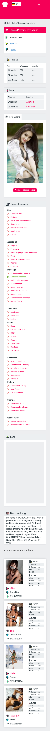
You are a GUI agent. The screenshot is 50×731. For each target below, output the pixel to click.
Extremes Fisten (17, 393)
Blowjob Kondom (18, 361)
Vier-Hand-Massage (19, 291)
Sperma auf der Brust (19, 407)
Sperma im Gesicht (18, 410)
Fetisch (13, 235)
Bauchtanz (15, 315)
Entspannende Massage (20, 298)
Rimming (14, 266)
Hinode (13, 50)
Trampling (15, 350)
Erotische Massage (18, 277)
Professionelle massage (20, 273)
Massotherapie (17, 287)
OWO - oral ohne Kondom (21, 221)
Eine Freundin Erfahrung (20, 365)
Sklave (13, 336)
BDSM (13, 333)
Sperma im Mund (17, 403)
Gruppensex (15, 224)
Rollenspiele (15, 343)
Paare (13, 256)
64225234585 (16, 723)
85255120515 (16, 639)
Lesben (14, 319)
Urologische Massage (19, 280)
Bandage (14, 347)
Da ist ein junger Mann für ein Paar (24, 252)
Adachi (13, 43)
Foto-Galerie (14, 117)
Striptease (15, 312)
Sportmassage (16, 294)
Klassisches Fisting (18, 386)
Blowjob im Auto (17, 372)
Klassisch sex (16, 214)
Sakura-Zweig (16, 301)
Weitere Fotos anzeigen (25, 190)
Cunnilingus (15, 375)
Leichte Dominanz (18, 329)
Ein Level (14, 217)
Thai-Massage (16, 284)
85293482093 (16, 37)
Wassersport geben (19, 421)
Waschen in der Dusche (20, 259)
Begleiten (14, 245)
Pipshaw (14, 263)
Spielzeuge (15, 231)
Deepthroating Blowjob (20, 368)
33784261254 (16, 681)
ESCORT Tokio (10, 23)
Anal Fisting (15, 389)
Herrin (13, 326)
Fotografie (15, 249)
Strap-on (14, 340)
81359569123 (16, 596)
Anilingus (14, 379)
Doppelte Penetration (19, 228)
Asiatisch (30, 102)
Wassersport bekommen (21, 425)
